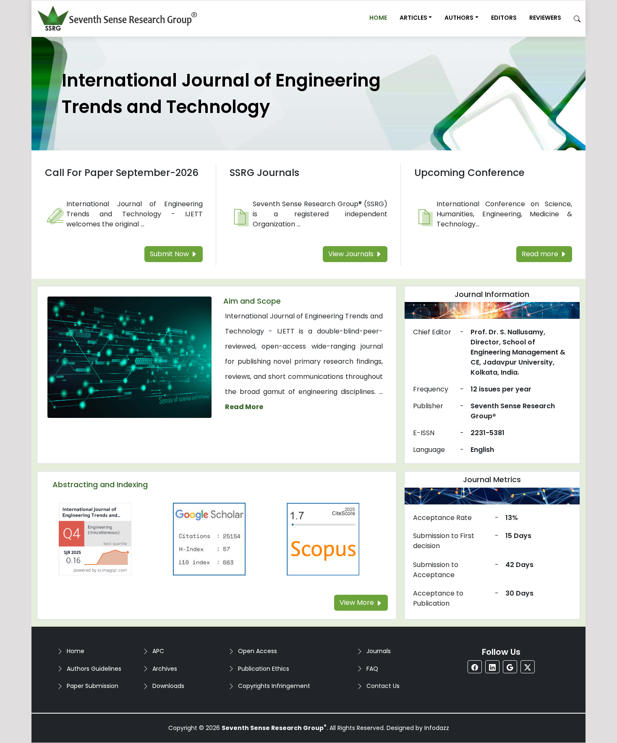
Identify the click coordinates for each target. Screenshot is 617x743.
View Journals (351, 254)
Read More (244, 407)
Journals (378, 651)
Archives (164, 668)
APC (158, 651)
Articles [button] (413, 17)
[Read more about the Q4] (95, 538)
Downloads (168, 686)
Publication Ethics (263, 668)
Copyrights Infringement (274, 686)
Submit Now (170, 254)
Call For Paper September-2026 (122, 172)
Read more (541, 254)
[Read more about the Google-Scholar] (209, 538)
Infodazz (436, 728)
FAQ (372, 668)
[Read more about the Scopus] (323, 538)
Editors (504, 17)
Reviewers (545, 17)
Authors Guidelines (94, 668)
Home (378, 17)
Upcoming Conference (469, 172)
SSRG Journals (264, 172)
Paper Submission (92, 686)
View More (358, 602)
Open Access (257, 651)
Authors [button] (458, 17)
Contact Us (383, 686)
